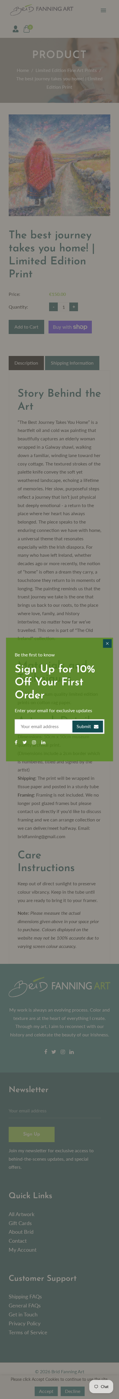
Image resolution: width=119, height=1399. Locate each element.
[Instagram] (34, 742)
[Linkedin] (44, 742)
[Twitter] (25, 742)
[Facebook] (16, 742)
